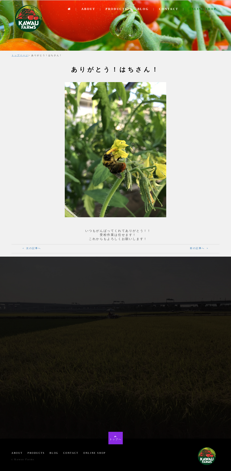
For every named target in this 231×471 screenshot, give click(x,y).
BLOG (143, 9)
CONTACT (168, 9)
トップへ (115, 439)
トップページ (19, 55)
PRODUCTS (116, 9)
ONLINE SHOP (202, 9)
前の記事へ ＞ (199, 248)
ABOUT (88, 9)
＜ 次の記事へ (31, 248)
